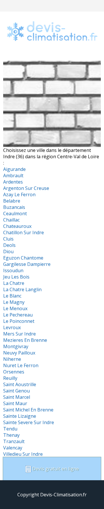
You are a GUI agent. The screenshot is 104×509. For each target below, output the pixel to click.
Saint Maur (15, 403)
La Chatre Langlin (22, 289)
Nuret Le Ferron (20, 365)
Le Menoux (15, 308)
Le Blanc (12, 296)
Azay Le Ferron (19, 194)
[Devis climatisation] (52, 49)
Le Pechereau (18, 315)
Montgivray (15, 346)
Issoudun (13, 270)
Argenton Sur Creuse (26, 188)
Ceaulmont (15, 213)
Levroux (12, 327)
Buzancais (14, 207)
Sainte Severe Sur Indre (28, 422)
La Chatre (13, 283)
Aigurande (14, 169)
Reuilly (10, 378)
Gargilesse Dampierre (27, 264)
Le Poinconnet (18, 321)
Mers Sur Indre (19, 334)
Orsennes (13, 372)
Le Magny (14, 302)
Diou (8, 251)
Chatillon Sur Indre (23, 232)
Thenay (11, 435)
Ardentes (13, 182)
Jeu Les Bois (16, 277)
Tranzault (14, 441)
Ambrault (13, 175)
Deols (9, 245)
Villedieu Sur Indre (23, 454)
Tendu (10, 429)
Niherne (12, 359)
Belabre (11, 201)
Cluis (8, 239)
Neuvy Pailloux (19, 353)
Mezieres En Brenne (25, 340)
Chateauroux (17, 226)
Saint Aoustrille (19, 384)
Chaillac (11, 220)
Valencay (12, 448)
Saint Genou (16, 391)
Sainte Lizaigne (19, 416)
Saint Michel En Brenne (28, 410)
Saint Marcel (16, 397)
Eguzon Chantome (23, 258)
